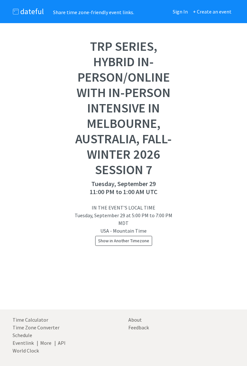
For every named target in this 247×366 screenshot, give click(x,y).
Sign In (180, 11)
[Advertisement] (123, 285)
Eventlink (23, 343)
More (45, 343)
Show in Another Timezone (123, 241)
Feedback (138, 327)
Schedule (22, 335)
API (62, 343)
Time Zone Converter (36, 327)
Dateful (31, 11)
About (135, 320)
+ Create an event (212, 11)
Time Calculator (30, 320)
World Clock (26, 350)
